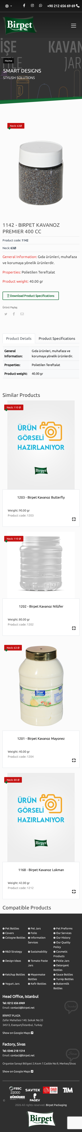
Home (8, 60)
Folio (34, 932)
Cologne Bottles (15, 937)
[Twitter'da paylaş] (6, 314)
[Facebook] (24, 5)
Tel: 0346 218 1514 (14, 1050)
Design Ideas (13, 960)
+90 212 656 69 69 (61, 6)
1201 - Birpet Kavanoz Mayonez (41, 738)
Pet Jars (36, 928)
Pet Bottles (12, 928)
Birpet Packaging (56, 1104)
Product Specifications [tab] (57, 338)
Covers (9, 932)
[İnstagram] (32, 5)
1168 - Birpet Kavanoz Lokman (41, 870)
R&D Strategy (13, 951)
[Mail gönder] (22, 314)
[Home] (20, 25)
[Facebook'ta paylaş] (14, 314)
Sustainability (39, 951)
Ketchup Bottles (15, 974)
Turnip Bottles (65, 979)
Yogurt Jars (12, 983)
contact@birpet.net (22, 1007)
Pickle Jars (62, 960)
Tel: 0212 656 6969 (14, 1003)
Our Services (63, 932)
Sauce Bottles (64, 974)
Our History (63, 937)
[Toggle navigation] (73, 25)
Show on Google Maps (17, 1032)
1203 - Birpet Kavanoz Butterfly (41, 497)
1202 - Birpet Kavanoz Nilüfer (41, 606)
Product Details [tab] (19, 338)
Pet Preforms (64, 928)
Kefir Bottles (38, 983)
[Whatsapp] (40, 5)
